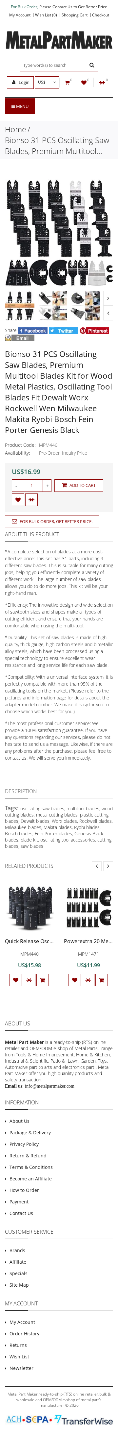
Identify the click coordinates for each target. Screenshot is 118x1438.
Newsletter (21, 1368)
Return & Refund (28, 1155)
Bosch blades (18, 833)
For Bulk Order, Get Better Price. (55, 521)
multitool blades (83, 808)
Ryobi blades (87, 827)
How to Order (24, 1190)
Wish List (19, 1356)
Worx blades (64, 821)
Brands (17, 1250)
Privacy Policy (24, 1144)
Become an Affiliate (31, 1178)
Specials (19, 1273)
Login (24, 82)
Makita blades (58, 827)
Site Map (19, 1285)
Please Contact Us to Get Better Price (73, 7)
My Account (19, 15)
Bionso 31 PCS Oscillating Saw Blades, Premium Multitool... (57, 145)
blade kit (29, 840)
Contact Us (21, 1213)
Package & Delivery (30, 1132)
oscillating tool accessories (67, 840)
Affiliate (18, 1262)
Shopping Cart (75, 15)
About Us (20, 1121)
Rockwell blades (95, 821)
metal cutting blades (57, 815)
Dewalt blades (35, 821)
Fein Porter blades (53, 833)
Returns (18, 1345)
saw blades (32, 846)
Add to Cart (82, 485)
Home (15, 129)
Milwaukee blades (23, 827)
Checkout (100, 15)
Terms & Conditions (31, 1167)
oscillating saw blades (42, 808)
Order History (24, 1333)
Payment (19, 1201)
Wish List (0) (46, 15)
